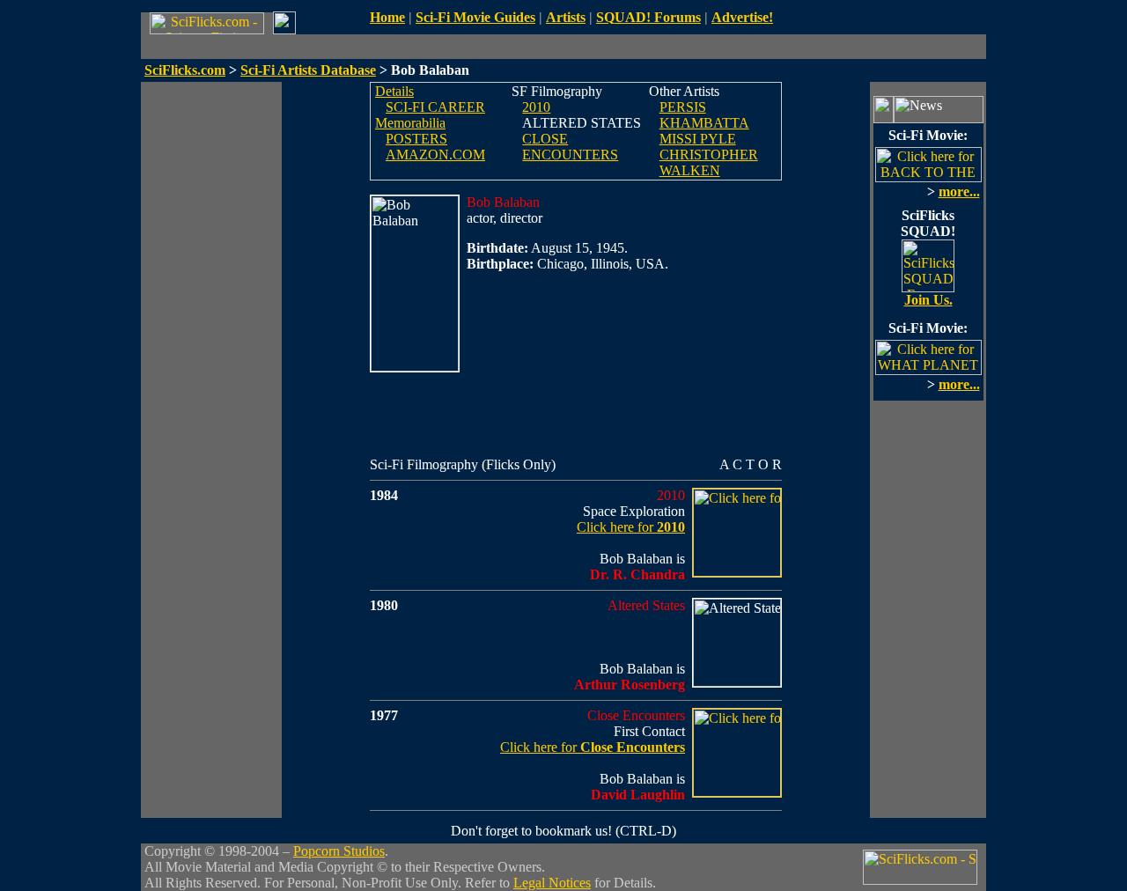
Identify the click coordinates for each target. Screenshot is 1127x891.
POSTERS (416, 138)
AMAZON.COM (435, 154)
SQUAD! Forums (648, 17)
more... (959, 191)
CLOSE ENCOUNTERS (570, 146)
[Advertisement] (211, 346)
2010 (536, 106)
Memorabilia (410, 122)
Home (387, 17)
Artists (566, 17)
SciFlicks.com (184, 70)
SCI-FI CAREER (435, 106)
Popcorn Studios (339, 850)
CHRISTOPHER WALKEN (708, 162)
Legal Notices (552, 882)
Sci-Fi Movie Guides (475, 17)
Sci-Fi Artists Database (308, 70)
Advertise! (742, 17)
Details (394, 91)
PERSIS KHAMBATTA (704, 114)
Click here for (631, 526)
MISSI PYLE (697, 138)
